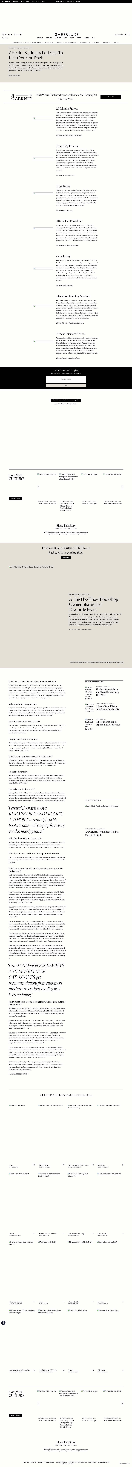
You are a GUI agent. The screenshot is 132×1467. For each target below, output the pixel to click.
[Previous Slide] (38, 486)
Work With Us (72, 1462)
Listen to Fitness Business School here (68, 358)
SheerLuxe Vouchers (103, 1462)
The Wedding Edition (70, 42)
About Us (26, 1462)
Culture (58, 38)
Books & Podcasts (14, 48)
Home (72, 38)
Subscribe (66, 557)
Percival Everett (51, 743)
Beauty (49, 38)
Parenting (59, 42)
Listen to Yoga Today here (64, 210)
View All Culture (15, 498)
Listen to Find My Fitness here (65, 175)
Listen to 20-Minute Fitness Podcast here (69, 135)
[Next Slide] (122, 486)
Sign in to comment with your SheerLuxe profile (66, 400)
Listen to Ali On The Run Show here (67, 245)
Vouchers (116, 42)
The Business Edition (85, 42)
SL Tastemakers (18, 42)
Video (79, 38)
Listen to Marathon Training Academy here (69, 323)
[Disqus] (66, 432)
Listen (86, 38)
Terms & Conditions (61, 1462)
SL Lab (27, 42)
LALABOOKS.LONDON (20, 1074)
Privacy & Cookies (49, 1462)
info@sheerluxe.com (81, 534)
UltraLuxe (96, 42)
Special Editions (36, 42)
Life (65, 38)
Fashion (40, 38)
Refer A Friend (92, 1462)
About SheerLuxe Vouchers (66, 1464)
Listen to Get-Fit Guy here (64, 285)
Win (93, 38)
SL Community (106, 42)
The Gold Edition (48, 42)
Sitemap (40, 1462)
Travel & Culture (43, 501)
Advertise (33, 1462)
